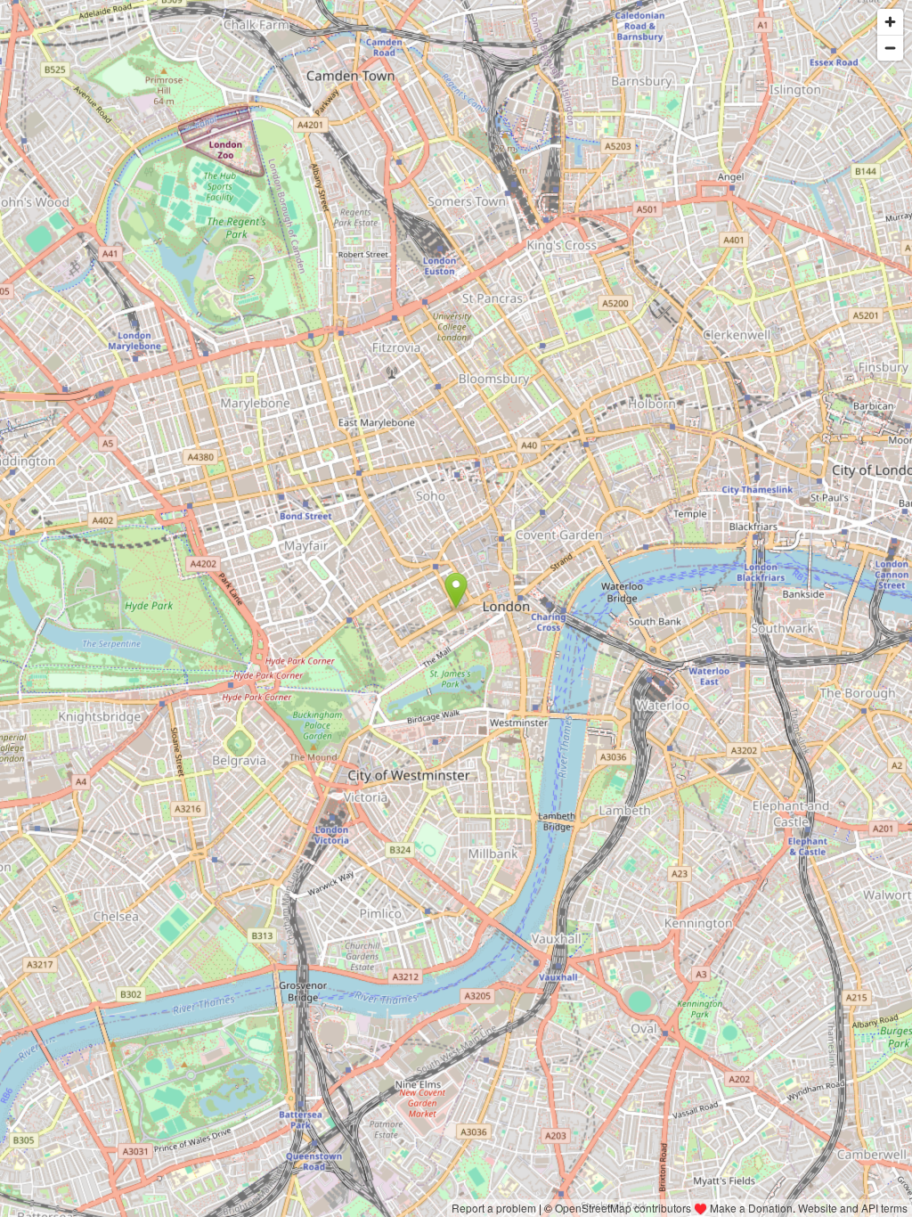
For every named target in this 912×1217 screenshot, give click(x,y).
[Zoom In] (890, 22)
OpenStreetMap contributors (623, 1207)
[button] (456, 590)
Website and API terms (853, 1207)
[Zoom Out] (890, 48)
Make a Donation (751, 1207)
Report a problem (494, 1207)
